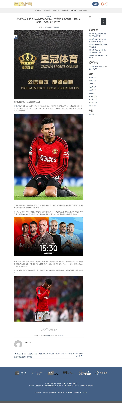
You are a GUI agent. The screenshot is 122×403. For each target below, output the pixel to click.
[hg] (23, 4)
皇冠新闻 (73, 10)
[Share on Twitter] (45, 329)
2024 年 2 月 (92, 90)
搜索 (90, 16)
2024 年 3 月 (92, 87)
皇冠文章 (82, 10)
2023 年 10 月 (93, 102)
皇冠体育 (38, 10)
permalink (60, 335)
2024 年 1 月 (92, 93)
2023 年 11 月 (93, 99)
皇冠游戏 (56, 10)
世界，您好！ (93, 69)
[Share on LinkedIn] (55, 329)
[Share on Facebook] (42, 329)
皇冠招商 (47, 10)
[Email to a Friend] (48, 329)
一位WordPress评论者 (96, 66)
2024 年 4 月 (92, 84)
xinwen (56, 27)
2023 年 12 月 (93, 96)
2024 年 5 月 (92, 81)
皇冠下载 (65, 10)
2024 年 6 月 (92, 77)
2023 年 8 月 (92, 106)
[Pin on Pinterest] (51, 329)
